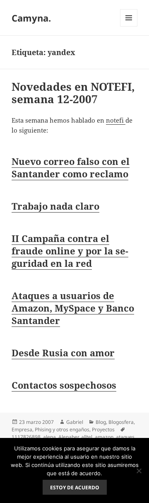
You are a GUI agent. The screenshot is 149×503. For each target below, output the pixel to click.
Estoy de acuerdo (74, 487)
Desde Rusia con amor (63, 352)
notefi (115, 120)
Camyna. (31, 18)
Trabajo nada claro (55, 206)
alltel (86, 436)
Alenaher (68, 436)
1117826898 (26, 436)
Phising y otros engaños (62, 429)
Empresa (22, 429)
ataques (125, 436)
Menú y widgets (128, 26)
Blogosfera (121, 422)
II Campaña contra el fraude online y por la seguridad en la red (70, 250)
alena (49, 436)
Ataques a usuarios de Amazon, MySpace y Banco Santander (73, 307)
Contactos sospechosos (64, 385)
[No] (139, 471)
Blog (101, 422)
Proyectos (103, 429)
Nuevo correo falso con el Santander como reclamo (71, 167)
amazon (104, 436)
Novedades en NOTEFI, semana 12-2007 (73, 92)
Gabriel (74, 422)
